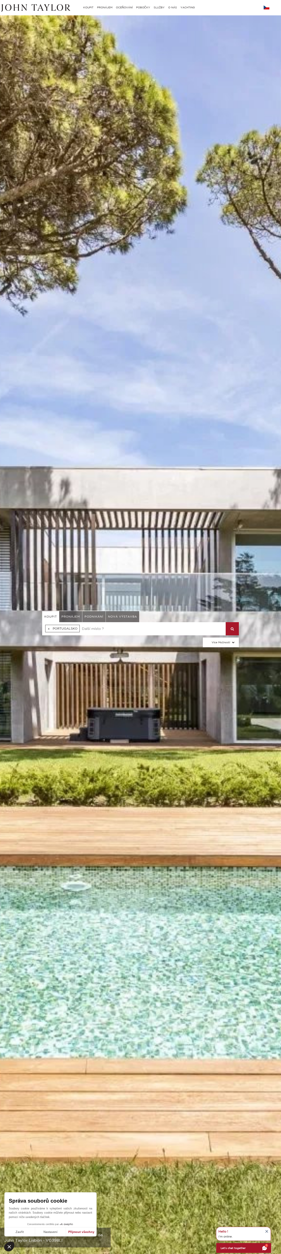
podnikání (94, 616)
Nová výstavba (122, 616)
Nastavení (50, 1232)
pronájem (70, 616)
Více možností (221, 642)
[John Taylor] (35, 7)
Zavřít (20, 1232)
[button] (9, 1246)
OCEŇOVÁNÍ (124, 7)
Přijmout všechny (81, 1232)
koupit (50, 616)
